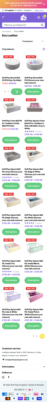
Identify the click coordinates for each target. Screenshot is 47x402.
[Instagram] (3, 377)
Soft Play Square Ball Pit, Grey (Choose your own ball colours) (12, 171)
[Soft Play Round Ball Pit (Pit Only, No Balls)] (12, 64)
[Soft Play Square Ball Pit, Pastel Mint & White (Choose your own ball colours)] (35, 247)
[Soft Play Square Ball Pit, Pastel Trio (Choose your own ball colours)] (12, 247)
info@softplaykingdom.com (16, 360)
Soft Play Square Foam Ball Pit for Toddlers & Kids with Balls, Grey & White (35, 125)
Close (44, 4)
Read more (39, 10)
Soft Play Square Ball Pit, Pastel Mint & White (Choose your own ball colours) (34, 265)
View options (33, 91)
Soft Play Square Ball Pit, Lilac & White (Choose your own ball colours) (12, 313)
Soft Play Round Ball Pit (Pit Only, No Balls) (11, 79)
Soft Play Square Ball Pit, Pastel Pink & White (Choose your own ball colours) (34, 313)
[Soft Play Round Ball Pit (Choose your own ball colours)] (35, 64)
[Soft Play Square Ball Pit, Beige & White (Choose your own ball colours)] (35, 155)
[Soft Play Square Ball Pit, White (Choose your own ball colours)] (35, 201)
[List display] (44, 49)
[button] (8, 89)
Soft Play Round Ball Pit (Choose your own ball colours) (34, 80)
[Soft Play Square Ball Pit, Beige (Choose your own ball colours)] (12, 201)
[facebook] (8, 377)
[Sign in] (38, 17)
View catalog (3, 17)
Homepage (6, 31)
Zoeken (42, 24)
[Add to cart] (16, 91)
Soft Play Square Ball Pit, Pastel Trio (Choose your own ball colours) (12, 265)
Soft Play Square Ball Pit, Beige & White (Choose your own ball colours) (35, 173)
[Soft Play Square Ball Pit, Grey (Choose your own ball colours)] (12, 155)
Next (42, 336)
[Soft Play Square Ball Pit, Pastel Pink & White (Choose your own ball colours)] (35, 296)
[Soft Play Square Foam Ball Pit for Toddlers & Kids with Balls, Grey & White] (35, 107)
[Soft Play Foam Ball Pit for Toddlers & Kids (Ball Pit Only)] (12, 107)
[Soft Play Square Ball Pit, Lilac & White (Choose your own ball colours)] (12, 296)
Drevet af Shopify (36, 385)
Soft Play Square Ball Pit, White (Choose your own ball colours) (35, 217)
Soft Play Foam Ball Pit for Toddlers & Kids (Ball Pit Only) (12, 123)
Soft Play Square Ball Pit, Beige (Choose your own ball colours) (12, 217)
